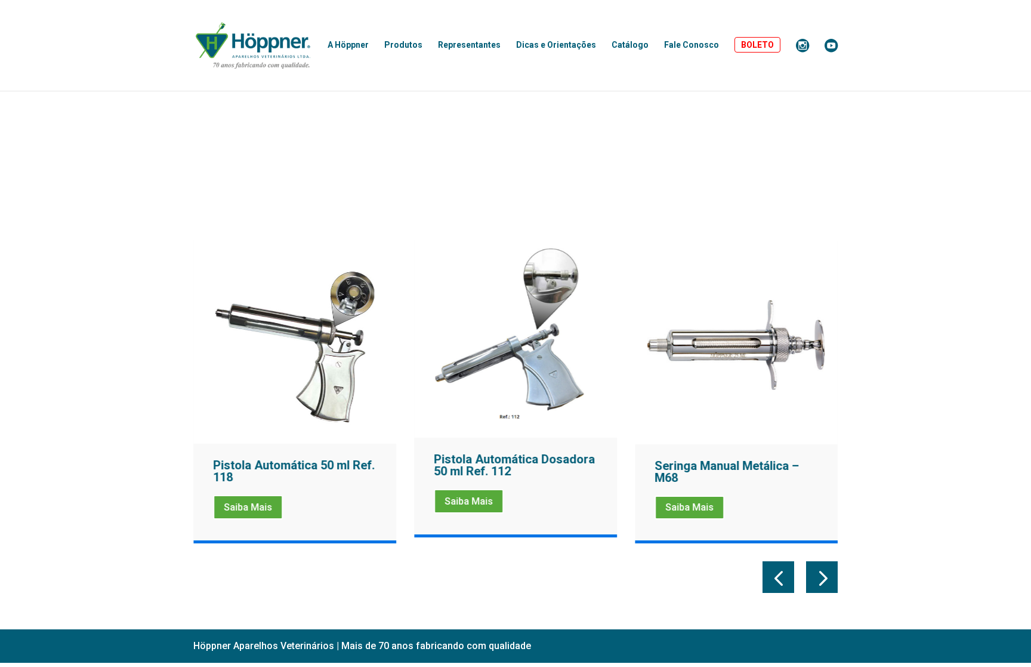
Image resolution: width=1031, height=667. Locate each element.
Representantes (469, 45)
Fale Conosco (691, 45)
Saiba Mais (248, 507)
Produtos (403, 45)
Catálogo (630, 45)
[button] (778, 577)
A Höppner (348, 45)
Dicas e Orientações (556, 45)
